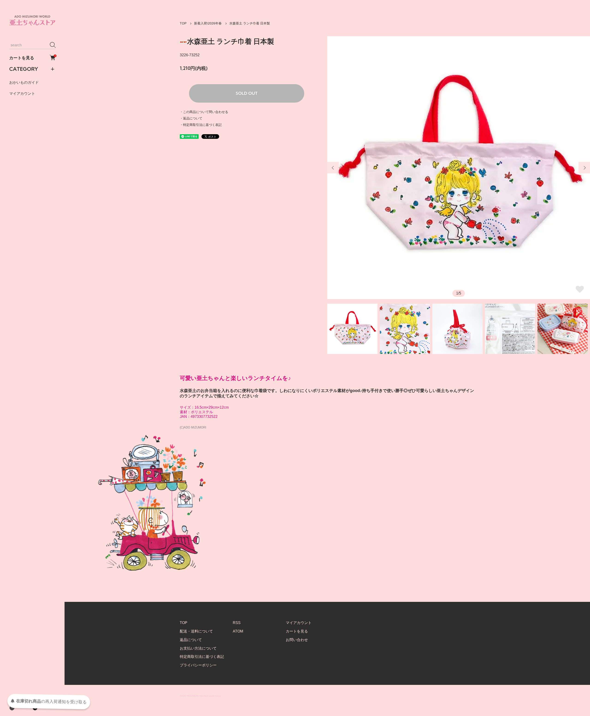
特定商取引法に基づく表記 (202, 657)
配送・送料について (196, 631)
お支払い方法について (198, 648)
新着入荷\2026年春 (208, 23)
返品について (191, 640)
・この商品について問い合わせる (204, 112)
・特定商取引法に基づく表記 (201, 125)
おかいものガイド (24, 82)
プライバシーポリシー (198, 665)
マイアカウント (22, 93)
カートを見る (32, 57)
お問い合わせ (297, 640)
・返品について (191, 118)
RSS (237, 623)
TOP (183, 23)
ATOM (238, 631)
